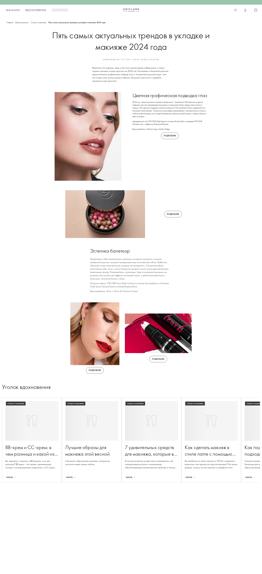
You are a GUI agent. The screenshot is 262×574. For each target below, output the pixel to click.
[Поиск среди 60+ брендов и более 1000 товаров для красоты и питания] (235, 10)
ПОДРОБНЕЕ (170, 135)
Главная (10, 22)
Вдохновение (35, 10)
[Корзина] (256, 10)
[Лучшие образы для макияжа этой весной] (91, 440)
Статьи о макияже (38, 22)
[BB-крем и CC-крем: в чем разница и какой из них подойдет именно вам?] (32, 440)
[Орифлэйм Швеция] (131, 10)
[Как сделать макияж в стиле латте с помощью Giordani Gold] (211, 440)
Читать (9, 477)
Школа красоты (22, 22)
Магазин (13, 10)
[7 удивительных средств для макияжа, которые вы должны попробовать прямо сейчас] (151, 440)
